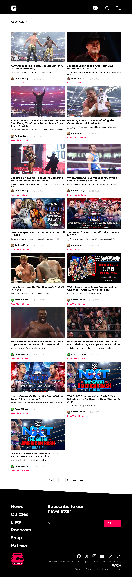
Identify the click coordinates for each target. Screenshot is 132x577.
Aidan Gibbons (22, 300)
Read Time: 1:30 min (20, 413)
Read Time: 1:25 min (76, 83)
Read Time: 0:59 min (20, 304)
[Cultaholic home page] (52, 8)
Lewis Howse (77, 78)
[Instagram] (94, 556)
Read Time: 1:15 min (19, 359)
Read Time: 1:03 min (20, 83)
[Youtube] (102, 556)
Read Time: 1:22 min (76, 359)
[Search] (107, 8)
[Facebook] (79, 556)
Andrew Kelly (21, 78)
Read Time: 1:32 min (76, 249)
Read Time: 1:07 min (20, 195)
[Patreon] (110, 556)
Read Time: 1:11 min (75, 416)
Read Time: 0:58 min (76, 137)
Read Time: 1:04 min (76, 304)
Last (81, 480)
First (50, 480)
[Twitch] (118, 556)
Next (74, 480)
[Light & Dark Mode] (95, 8)
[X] (86, 556)
